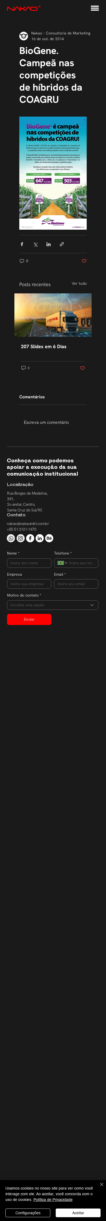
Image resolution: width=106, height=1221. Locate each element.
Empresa (14, 574)
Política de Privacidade (53, 1199)
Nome (13, 553)
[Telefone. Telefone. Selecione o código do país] (63, 563)
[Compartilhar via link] (61, 244)
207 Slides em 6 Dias (44, 346)
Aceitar (78, 1213)
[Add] (11, 538)
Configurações (27, 1213)
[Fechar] (98, 1187)
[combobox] (52, 605)
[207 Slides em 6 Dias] (53, 315)
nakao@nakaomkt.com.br (28, 523)
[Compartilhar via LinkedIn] (48, 244)
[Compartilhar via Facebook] (21, 244)
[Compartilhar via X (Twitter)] (35, 244)
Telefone (63, 553)
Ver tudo (79, 283)
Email (60, 574)
